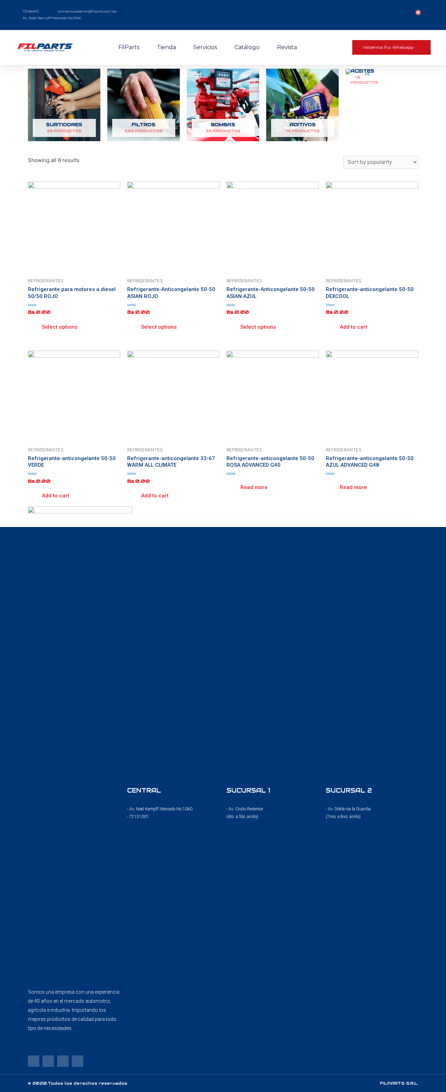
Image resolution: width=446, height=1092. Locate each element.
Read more (254, 487)
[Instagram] (48, 1061)
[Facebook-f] (33, 1061)
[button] (391, 47)
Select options (59, 327)
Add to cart (353, 327)
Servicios (205, 47)
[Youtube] (63, 1061)
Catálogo (247, 47)
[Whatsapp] (77, 1061)
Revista (287, 47)
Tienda (166, 47)
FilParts (128, 47)
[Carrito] (416, 15)
